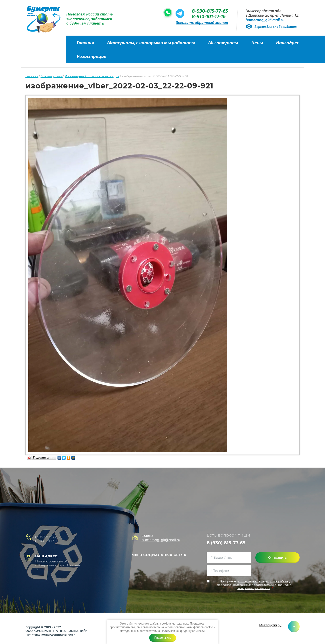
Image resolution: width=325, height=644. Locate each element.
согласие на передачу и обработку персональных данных (253, 583)
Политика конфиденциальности (50, 634)
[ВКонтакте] (59, 458)
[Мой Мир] (73, 458)
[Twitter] (64, 458)
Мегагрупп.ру (270, 625)
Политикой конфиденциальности (183, 631)
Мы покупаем (52, 76)
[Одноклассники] (68, 458)
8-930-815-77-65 (210, 10)
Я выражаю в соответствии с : (255, 585)
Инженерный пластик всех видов (92, 76)
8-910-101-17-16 (209, 16)
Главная (31, 76)
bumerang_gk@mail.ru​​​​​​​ (265, 19)
